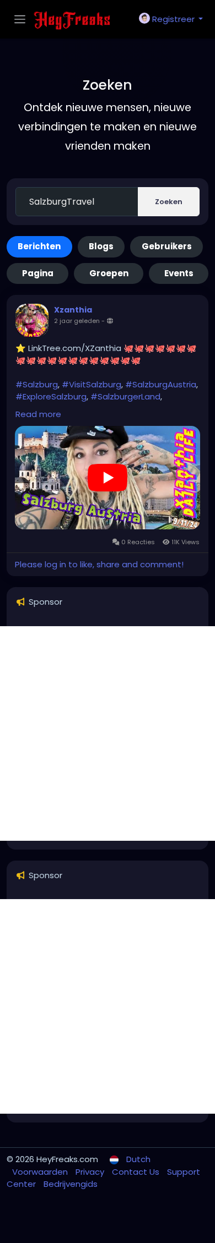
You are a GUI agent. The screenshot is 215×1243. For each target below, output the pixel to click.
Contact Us (137, 1172)
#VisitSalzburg (91, 384)
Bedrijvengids (71, 1184)
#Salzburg (36, 384)
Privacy (91, 1172)
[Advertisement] (107, 733)
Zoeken (168, 201)
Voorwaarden (41, 1172)
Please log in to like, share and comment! (99, 564)
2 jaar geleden (77, 320)
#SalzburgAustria (160, 384)
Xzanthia (73, 309)
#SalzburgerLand (125, 396)
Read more (38, 414)
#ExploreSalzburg (51, 396)
